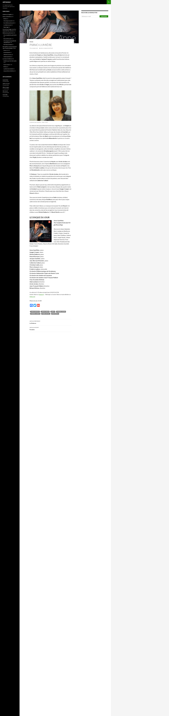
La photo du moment (8, 68)
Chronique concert (8, 20)
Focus (31, 41)
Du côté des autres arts (9, 23)
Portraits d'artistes (8, 44)
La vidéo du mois (7, 25)
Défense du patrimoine (8, 33)
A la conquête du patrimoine (10, 35)
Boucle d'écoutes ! (8, 38)
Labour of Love (6, 83)
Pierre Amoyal (46, 313)
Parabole (34, 328)
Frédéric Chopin (61, 311)
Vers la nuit (5, 91)
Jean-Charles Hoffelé (46, 48)
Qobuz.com (32, 296)
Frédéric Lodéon (35, 313)
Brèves (5, 18)
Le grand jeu (5, 80)
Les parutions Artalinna (9, 71)
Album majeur (6, 87)
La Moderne (35, 322)
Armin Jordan (45, 311)
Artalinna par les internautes (10, 61)
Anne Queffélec (35, 311)
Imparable (5, 94)
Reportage (6, 27)
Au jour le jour (7, 64)
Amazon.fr (41, 294)
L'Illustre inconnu (7, 54)
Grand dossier (7, 52)
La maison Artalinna (7, 58)
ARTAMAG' (7, 2)
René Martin (55, 313)
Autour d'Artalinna (7, 16)
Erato (53, 311)
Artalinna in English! (7, 14)
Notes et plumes (7, 56)
